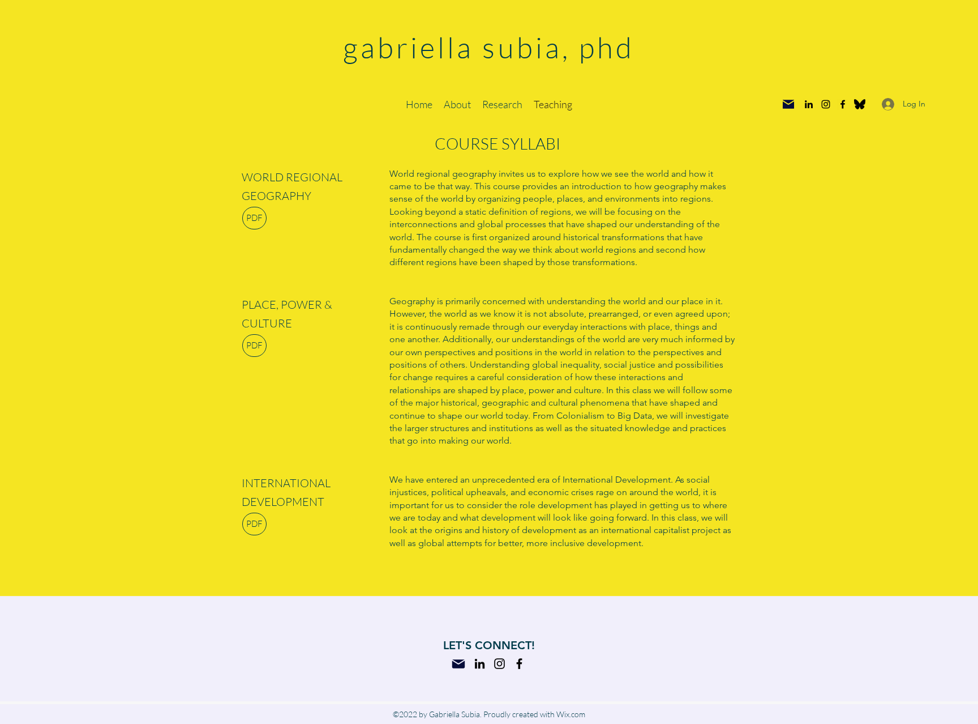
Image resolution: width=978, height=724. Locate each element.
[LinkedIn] (808, 104)
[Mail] (788, 104)
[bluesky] (859, 104)
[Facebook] (842, 104)
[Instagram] (825, 104)
